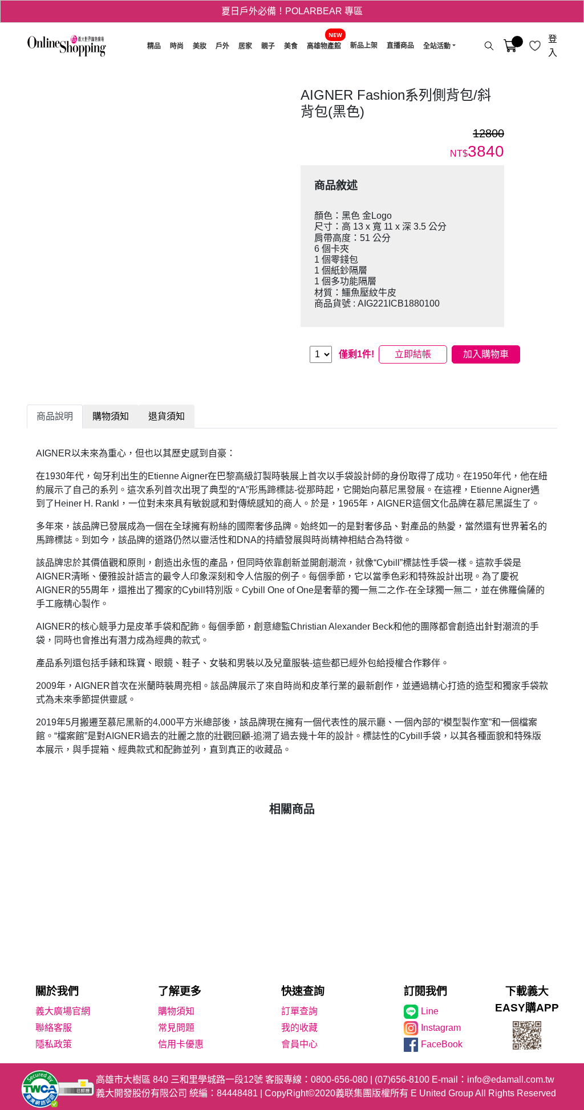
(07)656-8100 (402, 1079)
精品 (154, 46)
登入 (552, 46)
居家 (245, 46)
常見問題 (176, 1028)
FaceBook (442, 1044)
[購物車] (510, 46)
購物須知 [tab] (110, 416)
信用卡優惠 (181, 1044)
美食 (291, 46)
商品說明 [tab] (54, 416)
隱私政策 (53, 1044)
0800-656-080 (339, 1079)
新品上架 (364, 45)
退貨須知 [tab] (166, 416)
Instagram (441, 1028)
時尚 (177, 46)
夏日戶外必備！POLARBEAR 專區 (292, 11)
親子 (268, 46)
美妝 (199, 46)
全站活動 (437, 46)
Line (430, 1011)
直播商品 (400, 45)
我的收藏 (299, 1028)
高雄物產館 (324, 46)
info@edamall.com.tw (510, 1079)
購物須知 (176, 1011)
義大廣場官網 (62, 1011)
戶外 (222, 46)
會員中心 (299, 1044)
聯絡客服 (53, 1028)
